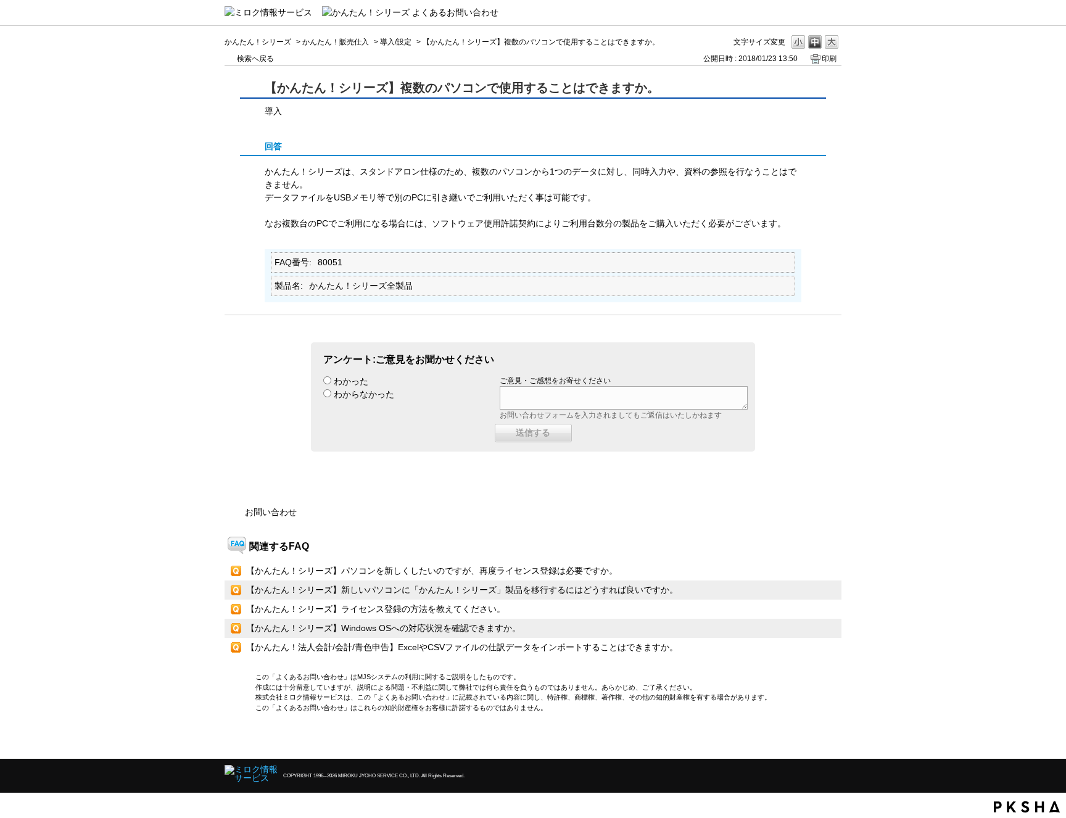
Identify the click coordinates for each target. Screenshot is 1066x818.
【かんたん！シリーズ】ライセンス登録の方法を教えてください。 (375, 609)
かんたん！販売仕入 (335, 42)
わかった (351, 381)
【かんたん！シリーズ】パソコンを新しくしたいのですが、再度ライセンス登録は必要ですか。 (432, 571)
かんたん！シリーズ (258, 42)
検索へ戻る (255, 58)
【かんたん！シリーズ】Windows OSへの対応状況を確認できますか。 (383, 628)
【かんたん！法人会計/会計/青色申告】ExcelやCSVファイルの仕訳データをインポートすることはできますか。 (462, 647)
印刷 (829, 58)
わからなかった (364, 394)
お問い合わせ (271, 512)
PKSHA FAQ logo (1027, 807)
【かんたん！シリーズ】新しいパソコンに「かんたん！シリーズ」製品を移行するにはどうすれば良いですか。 (462, 590)
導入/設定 (395, 42)
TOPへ (810, 738)
